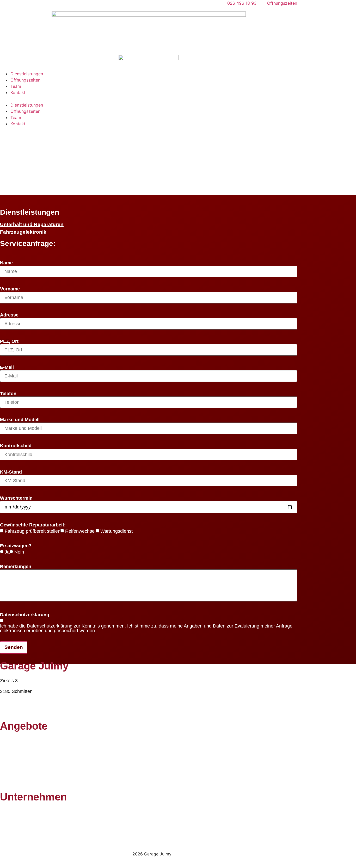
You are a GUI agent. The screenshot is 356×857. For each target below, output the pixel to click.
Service (8, 751)
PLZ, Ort (9, 341)
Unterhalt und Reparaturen (32, 224)
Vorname (10, 289)
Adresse (9, 315)
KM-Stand (11, 472)
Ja (7, 552)
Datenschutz (13, 843)
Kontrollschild (16, 446)
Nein (19, 552)
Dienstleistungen (26, 73)
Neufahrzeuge (14, 762)
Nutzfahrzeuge (15, 783)
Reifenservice (14, 740)
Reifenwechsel (80, 531)
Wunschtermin (16, 498)
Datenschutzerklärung (24, 615)
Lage (5, 833)
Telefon (8, 394)
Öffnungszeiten (25, 80)
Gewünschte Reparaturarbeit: (33, 525)
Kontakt (18, 92)
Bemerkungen (15, 566)
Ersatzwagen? (16, 546)
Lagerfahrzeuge (16, 772)
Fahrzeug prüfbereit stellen (32, 531)
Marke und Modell (20, 420)
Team (15, 86)
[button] (148, 99)
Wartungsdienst (116, 531)
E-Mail (7, 367)
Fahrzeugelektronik (23, 232)
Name (6, 263)
